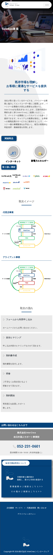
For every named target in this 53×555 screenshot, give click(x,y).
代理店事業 (31, 507)
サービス (19, 507)
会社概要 (10, 507)
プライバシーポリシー (26, 514)
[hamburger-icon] (47, 5)
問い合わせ (41, 507)
